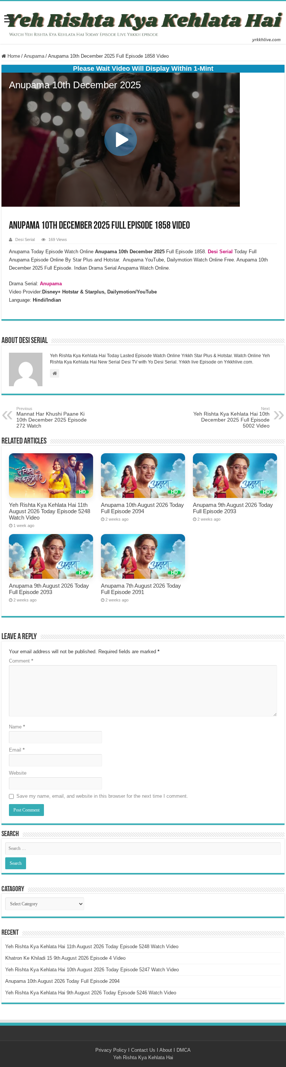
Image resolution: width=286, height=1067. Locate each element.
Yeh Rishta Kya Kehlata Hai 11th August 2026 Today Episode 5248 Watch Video (49, 511)
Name (17, 727)
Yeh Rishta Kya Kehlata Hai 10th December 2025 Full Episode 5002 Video (231, 417)
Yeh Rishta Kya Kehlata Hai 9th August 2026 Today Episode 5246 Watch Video (90, 992)
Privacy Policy (111, 1050)
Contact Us (143, 1050)
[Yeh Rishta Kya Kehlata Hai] (143, 22)
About (165, 1050)
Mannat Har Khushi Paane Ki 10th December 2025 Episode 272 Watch (51, 417)
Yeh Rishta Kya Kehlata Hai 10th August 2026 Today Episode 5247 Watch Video (92, 969)
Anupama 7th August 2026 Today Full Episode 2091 (141, 588)
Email (17, 750)
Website (17, 773)
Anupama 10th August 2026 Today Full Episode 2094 (142, 508)
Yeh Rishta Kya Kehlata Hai (143, 1057)
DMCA (184, 1050)
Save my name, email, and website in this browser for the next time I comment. (102, 796)
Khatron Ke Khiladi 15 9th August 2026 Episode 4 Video (65, 958)
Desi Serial (25, 239)
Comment (21, 661)
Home (13, 56)
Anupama (34, 56)
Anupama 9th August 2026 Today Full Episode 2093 (233, 508)
